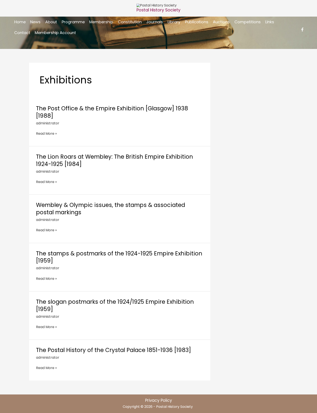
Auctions (221, 22)
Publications (196, 22)
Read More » (46, 133)
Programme (73, 22)
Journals (154, 22)
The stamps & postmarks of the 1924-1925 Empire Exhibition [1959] (119, 257)
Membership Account (55, 32)
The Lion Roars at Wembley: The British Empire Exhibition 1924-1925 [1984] (114, 160)
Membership (101, 22)
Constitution (130, 22)
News (35, 22)
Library (174, 22)
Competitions (247, 22)
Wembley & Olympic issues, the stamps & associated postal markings (110, 208)
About (51, 22)
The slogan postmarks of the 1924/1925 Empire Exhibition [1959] (115, 305)
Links (269, 22)
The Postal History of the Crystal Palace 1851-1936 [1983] (113, 350)
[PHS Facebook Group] (302, 29)
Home (20, 22)
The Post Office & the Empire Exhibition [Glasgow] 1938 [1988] (112, 112)
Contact (22, 32)
